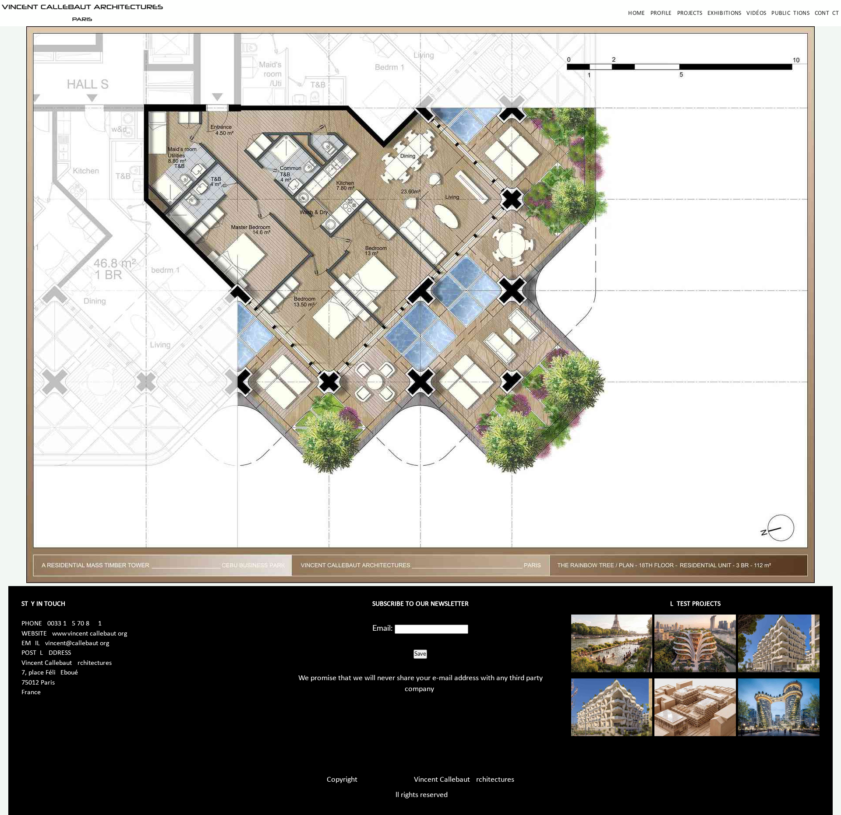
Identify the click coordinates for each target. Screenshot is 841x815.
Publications (790, 13)
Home (636, 13)
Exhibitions (724, 13)
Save (420, 654)
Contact (827, 13)
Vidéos (756, 13)
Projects (689, 13)
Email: (382, 628)
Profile (661, 13)
